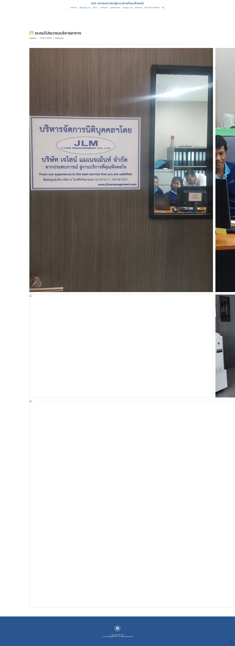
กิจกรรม (59, 38)
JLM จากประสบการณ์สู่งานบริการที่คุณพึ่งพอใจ (117, 3)
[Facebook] (117, 628)
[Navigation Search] (163, 8)
